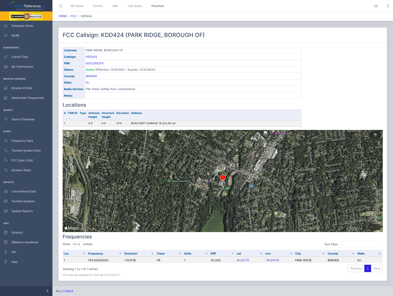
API (13, 252)
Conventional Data (23, 191)
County (333, 253)
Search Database (23, 119)
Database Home (22, 25)
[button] (376, 5)
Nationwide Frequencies (27, 97)
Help (14, 262)
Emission (131, 253)
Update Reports (22, 211)
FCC (74, 16)
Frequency (95, 253)
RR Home (77, 6)
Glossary (17, 232)
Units (187, 253)
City (298, 253)
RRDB (63, 16)
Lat (239, 253)
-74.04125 (272, 260)
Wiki (115, 6)
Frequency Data (22, 140)
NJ (88, 82)
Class (161, 253)
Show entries (77, 244)
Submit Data (19, 56)
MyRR (15, 35)
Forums (98, 6)
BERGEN (91, 76)
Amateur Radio (21, 170)
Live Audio (135, 6)
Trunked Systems (23, 201)
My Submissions (22, 66)
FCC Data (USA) (22, 160)
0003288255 (95, 63)
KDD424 (91, 56)
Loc (66, 253)
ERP (213, 253)
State (361, 253)
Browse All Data (21, 88)
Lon (268, 253)
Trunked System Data (26, 150)
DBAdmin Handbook (24, 242)
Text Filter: (331, 244)
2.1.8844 (67, 291)
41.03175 (243, 260)
